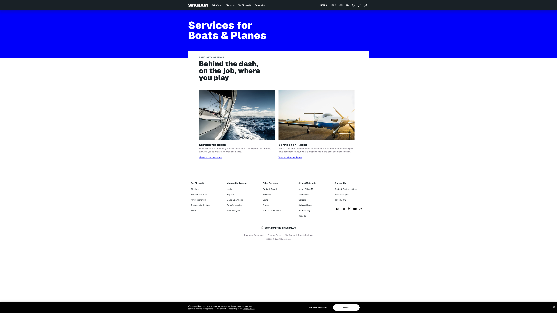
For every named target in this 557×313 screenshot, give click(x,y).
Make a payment (234, 200)
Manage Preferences (318, 307)
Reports (302, 216)
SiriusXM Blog (305, 205)
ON (341, 5)
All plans (195, 189)
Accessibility (304, 210)
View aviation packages (290, 157)
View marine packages (210, 157)
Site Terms (290, 235)
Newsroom (304, 194)
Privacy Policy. (249, 309)
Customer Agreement (254, 235)
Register (231, 194)
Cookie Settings (305, 235)
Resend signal (233, 210)
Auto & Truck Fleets (272, 210)
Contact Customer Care (345, 189)
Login (229, 189)
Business (267, 194)
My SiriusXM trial (199, 194)
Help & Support (341, 194)
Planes (266, 205)
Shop (193, 210)
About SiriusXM (306, 189)
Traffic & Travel (270, 189)
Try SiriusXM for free (200, 205)
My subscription (198, 200)
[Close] (554, 307)
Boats (265, 200)
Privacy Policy (274, 235)
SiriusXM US (340, 200)
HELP (333, 5)
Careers (302, 200)
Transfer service (234, 205)
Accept (346, 307)
